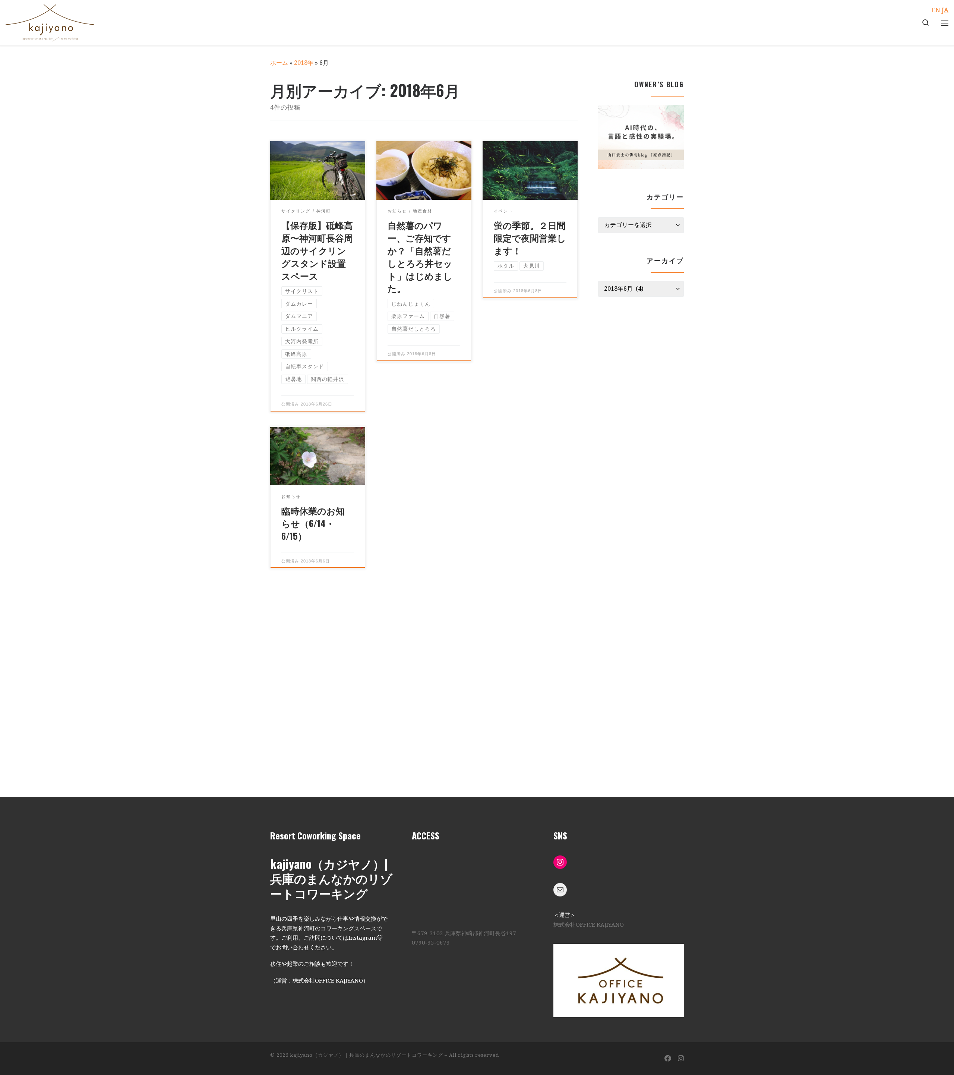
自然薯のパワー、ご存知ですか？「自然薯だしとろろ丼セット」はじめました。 (420, 256)
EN (936, 10)
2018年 (303, 62)
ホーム (279, 62)
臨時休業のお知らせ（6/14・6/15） (313, 523)
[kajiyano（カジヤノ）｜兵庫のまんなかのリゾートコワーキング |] (50, 20)
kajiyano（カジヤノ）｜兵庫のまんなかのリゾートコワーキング (366, 1055)
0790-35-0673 (431, 942)
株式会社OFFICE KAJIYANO (588, 924)
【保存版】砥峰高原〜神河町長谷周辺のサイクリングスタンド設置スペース (317, 250)
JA (945, 10)
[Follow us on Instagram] (681, 1058)
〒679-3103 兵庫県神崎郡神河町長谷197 (464, 933)
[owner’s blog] (641, 137)
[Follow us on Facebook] (667, 1058)
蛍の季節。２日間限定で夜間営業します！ (530, 237)
